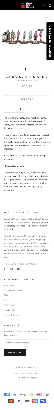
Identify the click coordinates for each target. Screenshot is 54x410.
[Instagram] (11, 269)
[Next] (34, 68)
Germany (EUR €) (25, 367)
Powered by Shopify (27, 377)
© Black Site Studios (27, 374)
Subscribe (15, 352)
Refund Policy (10, 305)
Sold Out (27, 99)
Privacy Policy (10, 310)
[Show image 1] (25, 69)
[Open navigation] (4, 5)
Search (7, 300)
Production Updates (13, 290)
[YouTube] (18, 269)
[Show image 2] (28, 69)
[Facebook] (5, 269)
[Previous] (19, 68)
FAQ (6, 295)
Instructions (9, 285)
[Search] (44, 5)
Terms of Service (11, 315)
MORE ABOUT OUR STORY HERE (20, 263)
